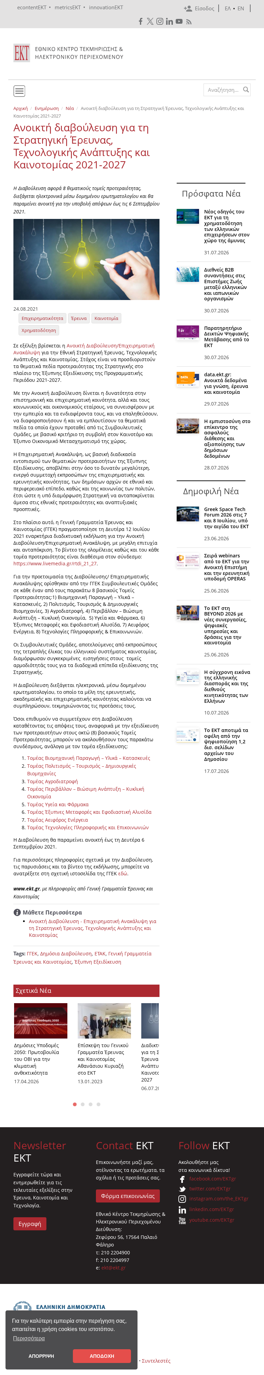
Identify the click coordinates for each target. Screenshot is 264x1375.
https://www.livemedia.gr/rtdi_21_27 (55, 563)
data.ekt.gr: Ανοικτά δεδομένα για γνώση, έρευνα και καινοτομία (226, 383)
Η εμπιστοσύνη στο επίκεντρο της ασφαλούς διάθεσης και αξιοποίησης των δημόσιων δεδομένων (227, 438)
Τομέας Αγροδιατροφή (52, 781)
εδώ (122, 873)
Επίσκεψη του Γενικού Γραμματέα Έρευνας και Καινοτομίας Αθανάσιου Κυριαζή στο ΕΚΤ (103, 1059)
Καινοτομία (106, 318)
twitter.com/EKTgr (210, 1188)
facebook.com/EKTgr (212, 1178)
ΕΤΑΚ (100, 953)
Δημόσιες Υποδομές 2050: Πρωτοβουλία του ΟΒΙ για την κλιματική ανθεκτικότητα (36, 1059)
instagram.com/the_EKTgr (219, 1198)
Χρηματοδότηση (39, 330)
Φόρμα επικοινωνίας (128, 1196)
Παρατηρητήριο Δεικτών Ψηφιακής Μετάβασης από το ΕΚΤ (226, 336)
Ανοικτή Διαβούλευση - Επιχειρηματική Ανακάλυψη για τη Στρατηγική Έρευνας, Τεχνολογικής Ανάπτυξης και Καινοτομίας (92, 928)
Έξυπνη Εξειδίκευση (98, 961)
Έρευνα (79, 318)
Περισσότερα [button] (29, 1338)
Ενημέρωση (47, 108)
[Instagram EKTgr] (160, 21)
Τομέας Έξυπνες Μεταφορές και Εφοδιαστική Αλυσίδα (89, 812)
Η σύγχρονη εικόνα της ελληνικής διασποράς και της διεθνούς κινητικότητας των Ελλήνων (227, 686)
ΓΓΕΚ (32, 953)
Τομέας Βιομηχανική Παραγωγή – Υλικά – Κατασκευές (88, 758)
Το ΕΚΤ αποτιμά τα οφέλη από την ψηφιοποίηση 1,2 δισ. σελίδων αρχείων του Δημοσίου (226, 744)
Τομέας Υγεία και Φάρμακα (58, 804)
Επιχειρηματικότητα (42, 318)
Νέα (70, 108)
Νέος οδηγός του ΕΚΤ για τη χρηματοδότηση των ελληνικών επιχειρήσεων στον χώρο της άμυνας (227, 226)
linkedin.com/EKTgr (211, 1209)
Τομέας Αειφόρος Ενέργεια (57, 820)
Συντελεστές (156, 1360)
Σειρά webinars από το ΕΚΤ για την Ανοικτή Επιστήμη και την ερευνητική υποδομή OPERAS (227, 567)
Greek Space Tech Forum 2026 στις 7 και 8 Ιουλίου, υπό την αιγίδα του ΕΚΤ (226, 518)
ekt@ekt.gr (113, 1267)
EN (241, 8)
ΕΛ (228, 8)
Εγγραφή (30, 1224)
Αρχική (20, 108)
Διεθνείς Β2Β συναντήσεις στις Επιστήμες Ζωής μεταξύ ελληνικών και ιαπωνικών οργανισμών (225, 284)
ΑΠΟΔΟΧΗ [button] (102, 1356)
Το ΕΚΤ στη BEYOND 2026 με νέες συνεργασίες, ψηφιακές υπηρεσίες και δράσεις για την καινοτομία (225, 625)
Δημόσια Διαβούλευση (66, 953)
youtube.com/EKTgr (211, 1220)
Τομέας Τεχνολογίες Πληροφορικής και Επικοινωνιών (88, 827)
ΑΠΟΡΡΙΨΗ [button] (41, 1356)
